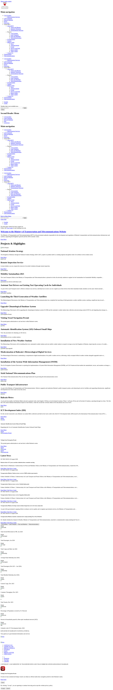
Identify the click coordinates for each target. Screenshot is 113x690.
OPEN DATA (7, 654)
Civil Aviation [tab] (4, 524)
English (6, 102)
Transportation (7, 54)
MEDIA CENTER (9, 652)
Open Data (3, 219)
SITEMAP (7, 649)
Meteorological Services (13, 17)
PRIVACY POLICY (9, 648)
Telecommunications (16, 38)
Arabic (6, 103)
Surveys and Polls (15, 48)
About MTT (10, 26)
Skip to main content (6, 1)
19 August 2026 (14, 470)
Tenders (9, 41)
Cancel (8, 688)
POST (5, 21)
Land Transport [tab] (12, 524)
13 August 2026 (14, 491)
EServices (6, 23)
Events (12, 47)
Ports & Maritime (8, 20)
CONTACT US (8, 645)
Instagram (6, 658)
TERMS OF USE (8, 646)
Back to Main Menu (6, 216)
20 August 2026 (14, 459)
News (12, 44)
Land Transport (8, 18)
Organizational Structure (17, 30)
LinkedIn (6, 661)
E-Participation (11, 39)
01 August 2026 (14, 513)
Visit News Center (11, 468)
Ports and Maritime (16, 36)
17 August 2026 (14, 481)
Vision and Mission (16, 27)
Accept (3, 688)
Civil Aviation (7, 15)
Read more (3, 280)
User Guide (10, 228)
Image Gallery (14, 50)
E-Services (7, 122)
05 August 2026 (14, 502)
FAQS (5, 651)
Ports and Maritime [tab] (22, 524)
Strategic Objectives (16, 29)
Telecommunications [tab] (34, 524)
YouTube (6, 660)
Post (5, 121)
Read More (4, 239)
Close (2, 109)
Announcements (15, 45)
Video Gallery (14, 51)
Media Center (10, 42)
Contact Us (10, 53)
